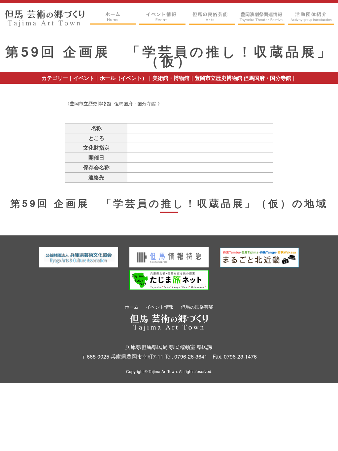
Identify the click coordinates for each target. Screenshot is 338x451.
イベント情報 (160, 306)
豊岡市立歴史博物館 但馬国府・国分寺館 (243, 78)
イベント (83, 78)
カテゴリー (55, 78)
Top (320, 435)
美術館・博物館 (170, 78)
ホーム (132, 306)
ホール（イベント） (123, 78)
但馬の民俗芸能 (197, 306)
